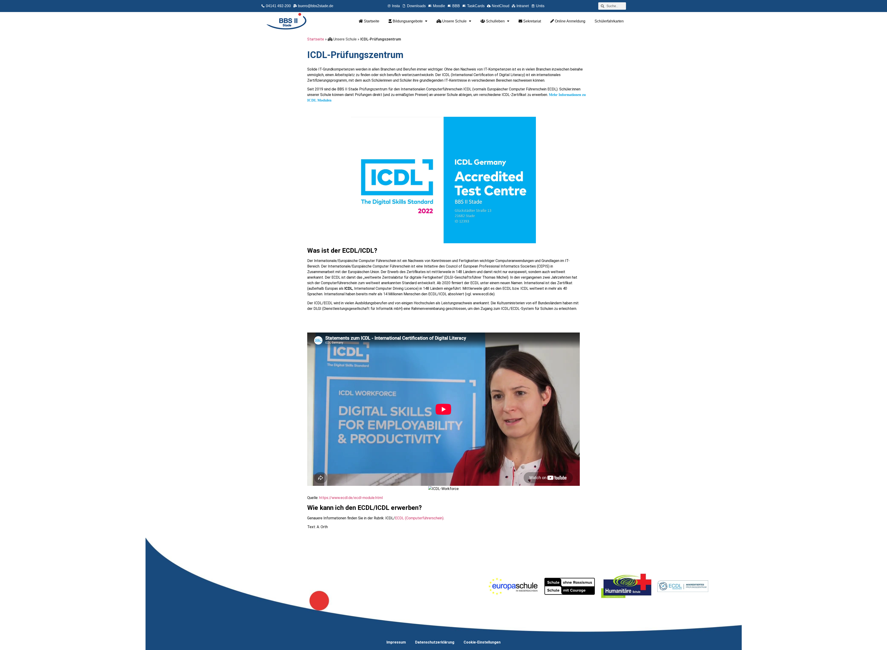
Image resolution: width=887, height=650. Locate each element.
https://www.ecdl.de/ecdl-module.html (351, 498)
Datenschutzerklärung (434, 642)
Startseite (371, 21)
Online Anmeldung (569, 21)
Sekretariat (531, 21)
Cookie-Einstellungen (482, 642)
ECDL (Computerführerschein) (419, 518)
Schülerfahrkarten (609, 21)
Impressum (396, 642)
